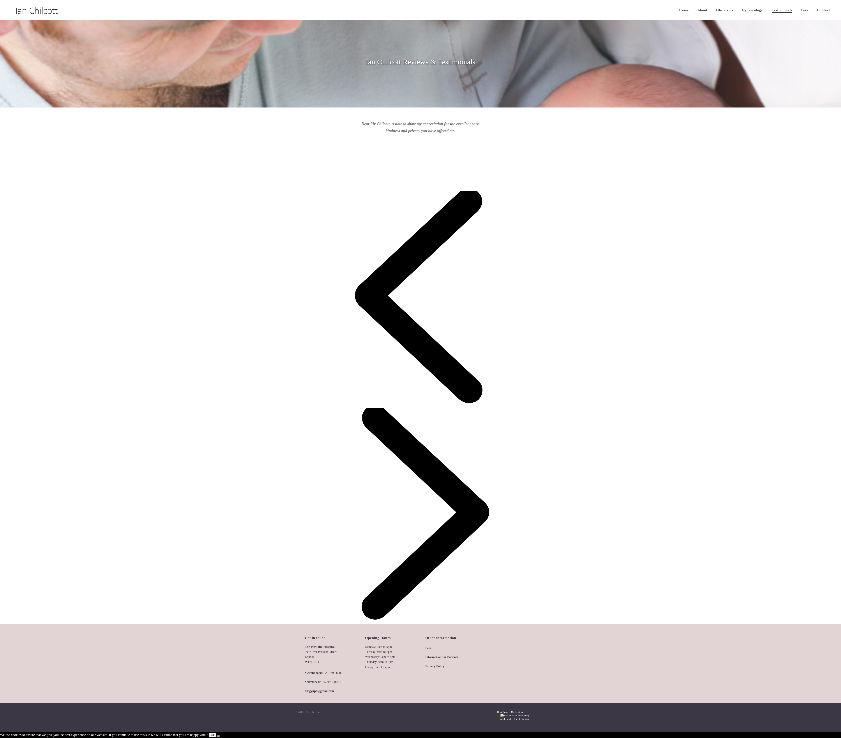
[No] (218, 736)
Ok (213, 735)
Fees (804, 10)
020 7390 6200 (333, 673)
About (702, 10)
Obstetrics (724, 10)
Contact (823, 10)
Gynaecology (752, 10)
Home (684, 10)
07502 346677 (332, 681)
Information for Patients (441, 657)
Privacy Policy (434, 666)
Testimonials (782, 10)
